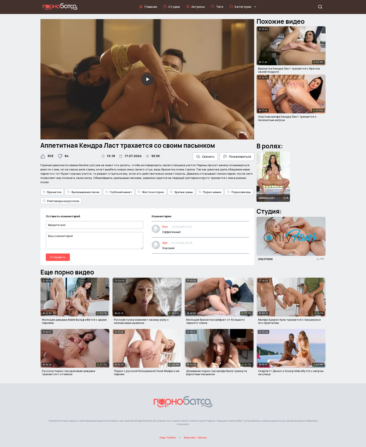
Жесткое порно (153, 192)
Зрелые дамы (183, 192)
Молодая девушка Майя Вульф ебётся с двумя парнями (74, 321)
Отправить (58, 257)
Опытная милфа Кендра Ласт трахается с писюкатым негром (287, 118)
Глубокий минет (121, 192)
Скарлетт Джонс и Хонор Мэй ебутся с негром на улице (290, 372)
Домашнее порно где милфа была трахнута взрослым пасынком (216, 372)
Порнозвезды (241, 192)
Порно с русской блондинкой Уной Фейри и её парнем (146, 372)
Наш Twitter (167, 437)
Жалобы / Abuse (195, 437)
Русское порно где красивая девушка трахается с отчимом (68, 372)
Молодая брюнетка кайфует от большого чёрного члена (215, 321)
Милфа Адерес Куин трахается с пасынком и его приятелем (289, 321)
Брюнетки (54, 192)
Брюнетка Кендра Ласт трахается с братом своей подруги (289, 70)
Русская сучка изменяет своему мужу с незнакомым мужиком (141, 321)
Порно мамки (212, 192)
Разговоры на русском (63, 201)
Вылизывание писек (86, 192)
